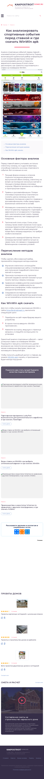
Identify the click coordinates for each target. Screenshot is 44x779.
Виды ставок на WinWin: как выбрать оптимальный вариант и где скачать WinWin (20, 462)
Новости (3, 412)
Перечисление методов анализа (17, 147)
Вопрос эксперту (22, 758)
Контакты (38, 758)
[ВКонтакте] (16, 531)
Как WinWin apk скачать (14, 150)
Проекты (31, 758)
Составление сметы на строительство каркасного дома (21, 718)
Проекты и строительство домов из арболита (18, 640)
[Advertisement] (22, 564)
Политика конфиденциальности (22, 769)
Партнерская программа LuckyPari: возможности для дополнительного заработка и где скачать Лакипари (21, 418)
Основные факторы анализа (15, 144)
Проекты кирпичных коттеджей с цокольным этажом (22, 614)
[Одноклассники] (22, 531)
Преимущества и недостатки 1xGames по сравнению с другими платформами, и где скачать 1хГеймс (19, 507)
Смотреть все (5, 675)
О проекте (5, 758)
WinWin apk (13, 357)
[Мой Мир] (27, 531)
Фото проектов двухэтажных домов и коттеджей (20, 666)
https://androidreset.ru (15, 310)
